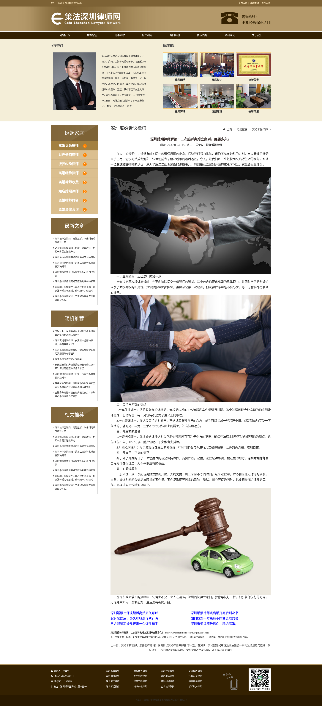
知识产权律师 (140, 686)
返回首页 (265, 3)
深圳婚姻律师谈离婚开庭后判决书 (214, 613)
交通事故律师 (195, 671)
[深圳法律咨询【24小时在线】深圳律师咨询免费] (86, 24)
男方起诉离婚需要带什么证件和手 (134, 624)
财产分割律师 (69, 155)
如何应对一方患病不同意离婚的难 (214, 618)
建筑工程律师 (140, 681)
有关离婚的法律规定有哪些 (68, 359)
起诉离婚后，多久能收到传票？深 (134, 618)
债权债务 (202, 35)
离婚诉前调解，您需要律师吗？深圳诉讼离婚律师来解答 (153, 645)
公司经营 (230, 35)
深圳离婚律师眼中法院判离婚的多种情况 (75, 257)
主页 (229, 129)
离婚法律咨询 (69, 209)
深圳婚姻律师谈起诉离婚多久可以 (134, 613)
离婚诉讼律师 (69, 146)
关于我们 (257, 35)
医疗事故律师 (140, 676)
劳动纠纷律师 (167, 681)
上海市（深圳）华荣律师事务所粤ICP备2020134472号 (161, 700)
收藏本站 (254, 3)
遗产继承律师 (167, 676)
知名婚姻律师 (69, 191)
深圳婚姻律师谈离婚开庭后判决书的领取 (75, 281)
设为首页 (242, 3)
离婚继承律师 (69, 173)
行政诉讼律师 (195, 676)
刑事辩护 (120, 35)
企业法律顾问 (167, 686)
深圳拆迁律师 (112, 686)
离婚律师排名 (69, 200)
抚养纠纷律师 (69, 164)
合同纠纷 (175, 35)
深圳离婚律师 (112, 671)
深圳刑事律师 (112, 676)
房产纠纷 (147, 35)
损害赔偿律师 (195, 681)
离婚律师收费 (69, 182)
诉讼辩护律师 (195, 686)
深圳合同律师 (167, 671)
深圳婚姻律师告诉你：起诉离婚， (214, 624)
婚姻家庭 (92, 35)
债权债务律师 (140, 671)
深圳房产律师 (112, 681)
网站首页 (65, 35)
